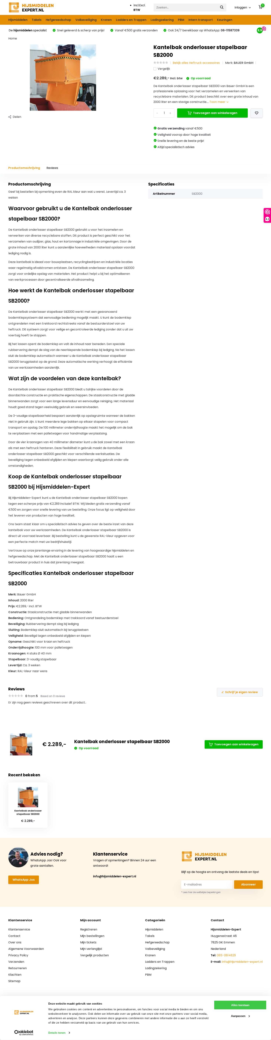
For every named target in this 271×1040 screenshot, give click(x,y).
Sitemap (14, 981)
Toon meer (217, 102)
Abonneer (248, 884)
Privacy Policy (18, 955)
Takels (36, 20)
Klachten (14, 975)
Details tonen (56, 1032)
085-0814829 (226, 955)
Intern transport (200, 20)
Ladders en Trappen (131, 20)
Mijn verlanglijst (91, 949)
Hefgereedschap (58, 20)
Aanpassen (238, 1015)
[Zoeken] (222, 7)
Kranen (106, 20)
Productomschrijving (24, 168)
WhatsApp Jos (24, 880)
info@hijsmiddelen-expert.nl (114, 876)
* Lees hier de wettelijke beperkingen (201, 892)
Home (12, 38)
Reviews (52, 168)
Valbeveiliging (86, 20)
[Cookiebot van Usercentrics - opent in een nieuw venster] (24, 1033)
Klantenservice (19, 929)
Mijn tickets (88, 942)
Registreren (88, 929)
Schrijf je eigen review (241, 692)
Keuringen (224, 20)
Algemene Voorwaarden (26, 949)
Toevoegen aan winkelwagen (215, 113)
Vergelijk (164, 69)
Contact (14, 936)
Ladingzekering (162, 20)
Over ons (14, 942)
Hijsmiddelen (17, 20)
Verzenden (16, 962)
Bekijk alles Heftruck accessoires (196, 63)
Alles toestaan (240, 1005)
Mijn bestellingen (92, 936)
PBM (181, 20)
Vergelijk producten (94, 955)
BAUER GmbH (243, 63)
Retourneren (17, 968)
